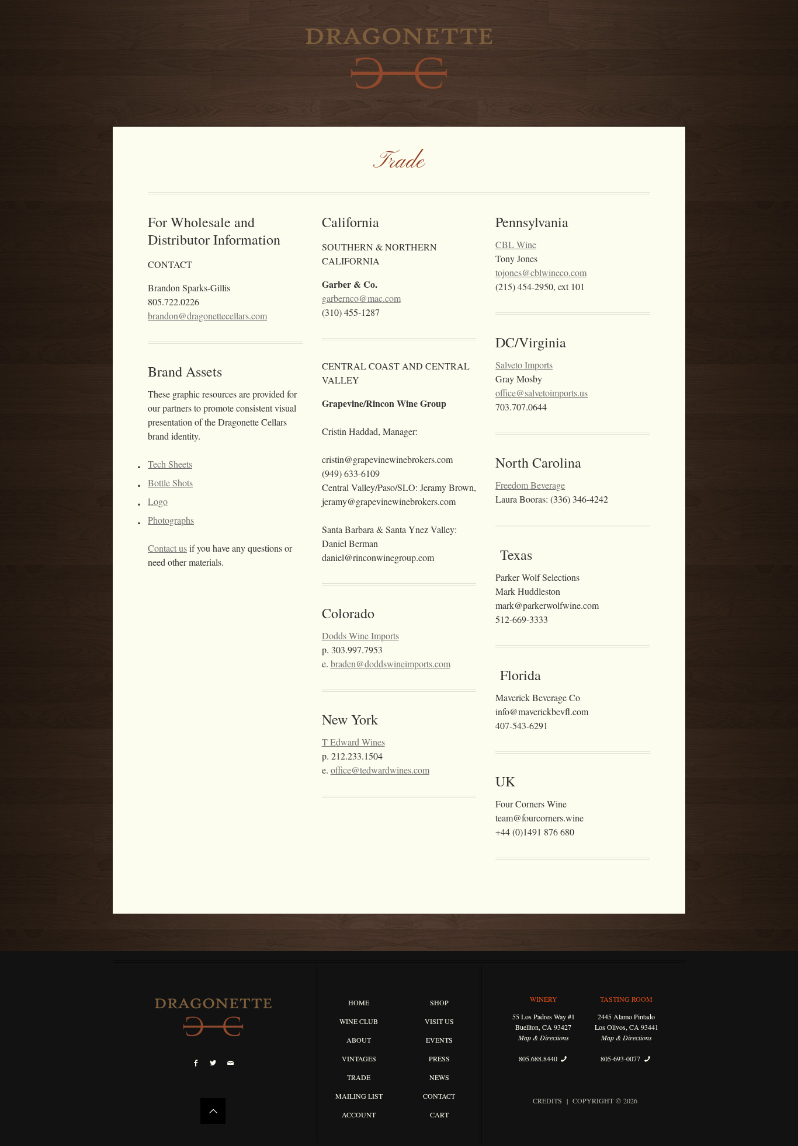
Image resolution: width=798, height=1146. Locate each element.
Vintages (359, 1058)
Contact (439, 1095)
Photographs (171, 520)
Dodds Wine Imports (360, 635)
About (358, 1039)
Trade (358, 1077)
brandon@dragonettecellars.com (207, 315)
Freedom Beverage (530, 485)
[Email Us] (230, 1062)
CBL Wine (515, 244)
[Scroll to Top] (212, 1111)
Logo (158, 501)
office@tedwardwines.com (380, 770)
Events (439, 1039)
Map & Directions (543, 1037)
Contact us (167, 548)
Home (358, 1002)
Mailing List (359, 1095)
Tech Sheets (170, 464)
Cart (439, 1114)
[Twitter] (213, 1062)
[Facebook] (196, 1062)
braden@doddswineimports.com (390, 663)
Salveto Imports (524, 364)
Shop (439, 1002)
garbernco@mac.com (361, 298)
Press (439, 1058)
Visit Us (439, 1021)
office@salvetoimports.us (541, 392)
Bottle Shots (170, 482)
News (439, 1077)
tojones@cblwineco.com (541, 272)
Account (359, 1114)
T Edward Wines (353, 742)
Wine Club (358, 1021)
